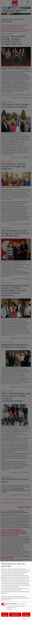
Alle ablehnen (4, 614)
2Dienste (9, 609)
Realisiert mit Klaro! (26, 618)
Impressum (7, 599)
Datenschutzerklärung (7, 598)
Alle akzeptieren (26, 614)
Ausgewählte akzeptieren (15, 614)
